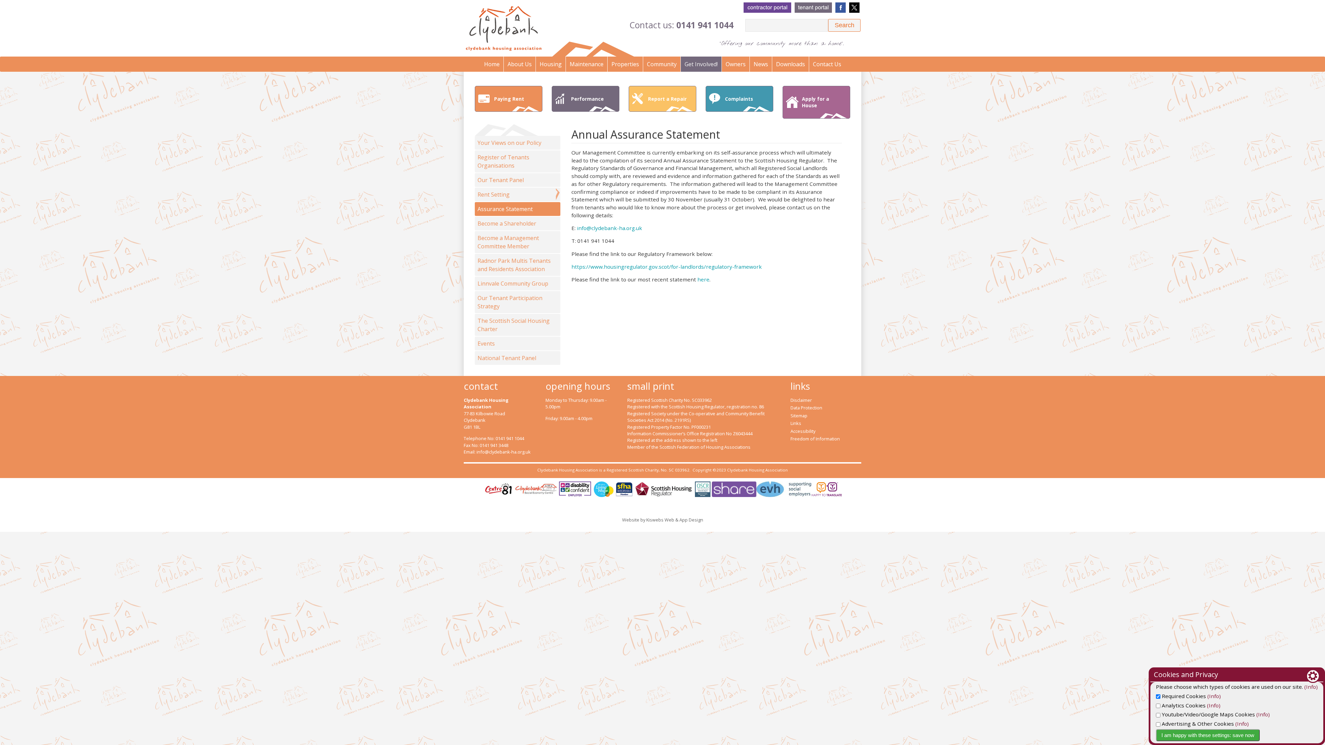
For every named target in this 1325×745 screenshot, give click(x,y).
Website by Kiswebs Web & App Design (662, 520)
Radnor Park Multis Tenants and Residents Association (514, 265)
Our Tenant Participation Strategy (510, 302)
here (703, 279)
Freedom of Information (815, 439)
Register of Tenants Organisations (503, 161)
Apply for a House (815, 102)
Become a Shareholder (507, 223)
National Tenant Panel (507, 358)
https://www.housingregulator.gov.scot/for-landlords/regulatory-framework (666, 266)
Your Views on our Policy (509, 143)
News (761, 64)
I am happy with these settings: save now (1207, 735)
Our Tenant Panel (501, 180)
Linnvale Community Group (513, 283)
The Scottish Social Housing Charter (514, 325)
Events (486, 343)
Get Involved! (701, 64)
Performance (587, 99)
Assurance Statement (505, 209)
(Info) (1311, 686)
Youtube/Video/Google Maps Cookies (1207, 714)
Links (796, 423)
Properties (625, 64)
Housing (551, 64)
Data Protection (806, 408)
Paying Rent (509, 99)
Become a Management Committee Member (508, 242)
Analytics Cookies (1183, 705)
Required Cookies (1183, 696)
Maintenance (586, 64)
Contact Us (827, 64)
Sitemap (799, 416)
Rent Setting (494, 194)
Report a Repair (667, 99)
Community (662, 64)
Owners (736, 64)
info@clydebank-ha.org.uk (609, 228)
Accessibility (803, 431)
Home (492, 64)
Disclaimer (801, 400)
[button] (844, 25)
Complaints (739, 99)
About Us (520, 64)
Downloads (790, 64)
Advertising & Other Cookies (1197, 723)
